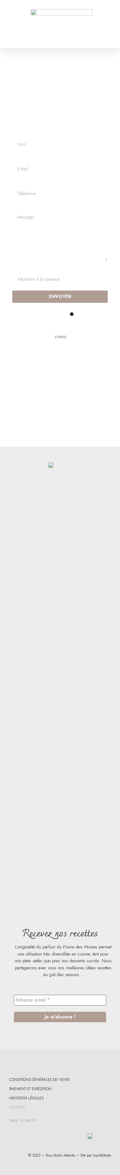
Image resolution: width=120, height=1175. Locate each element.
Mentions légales (26, 1098)
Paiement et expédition (30, 1089)
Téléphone (21, 182)
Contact (17, 1107)
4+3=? (19, 268)
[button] (13, 24)
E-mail (17, 158)
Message (20, 207)
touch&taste (102, 1155)
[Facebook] (9, 1062)
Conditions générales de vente (39, 1079)
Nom (16, 133)
